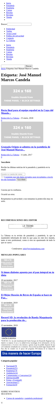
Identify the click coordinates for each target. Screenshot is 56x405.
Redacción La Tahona (10, 118)
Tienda (9, 17)
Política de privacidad (15, 36)
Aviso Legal (11, 33)
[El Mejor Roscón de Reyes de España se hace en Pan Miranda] (7, 290)
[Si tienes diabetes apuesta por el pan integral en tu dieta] (7, 267)
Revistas (9, 15)
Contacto (10, 38)
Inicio (8, 3)
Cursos (9, 10)
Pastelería (10, 8)
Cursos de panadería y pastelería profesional (24, 398)
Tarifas (9, 31)
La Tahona (10, 40)
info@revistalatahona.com (33, 249)
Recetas (9, 12)
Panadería (10, 5)
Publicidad (10, 29)
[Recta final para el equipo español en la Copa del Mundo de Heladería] (22, 105)
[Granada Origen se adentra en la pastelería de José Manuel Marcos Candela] (22, 142)
